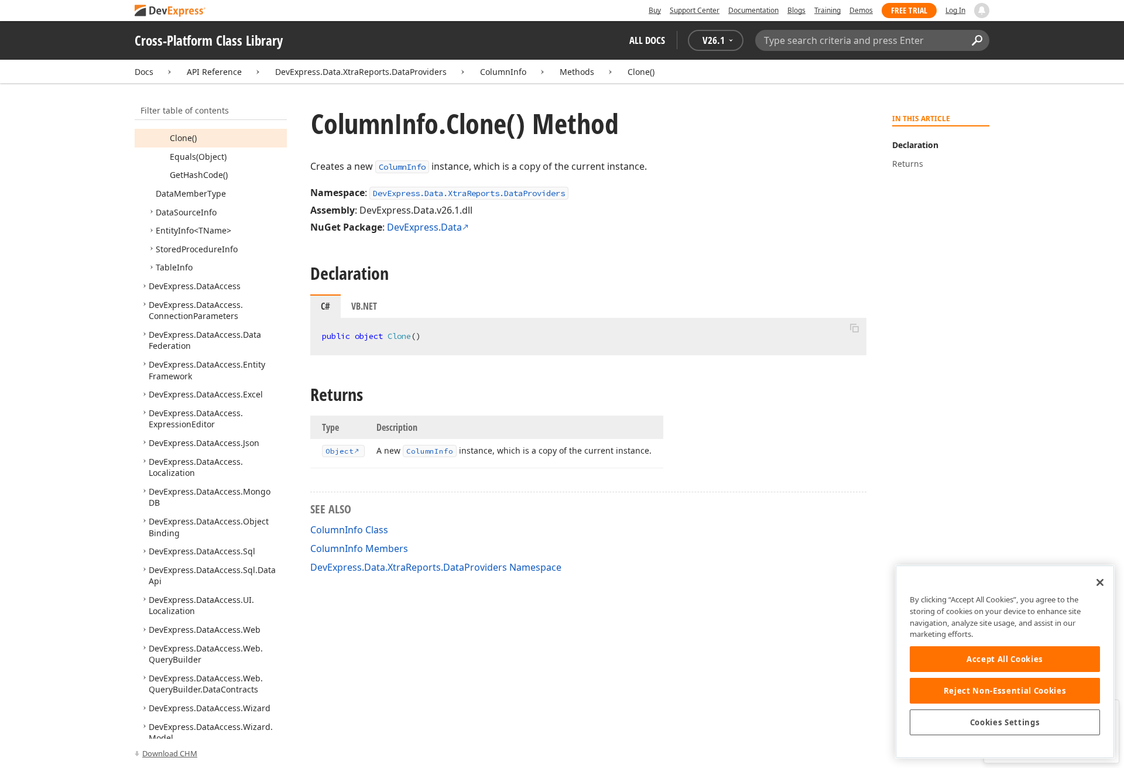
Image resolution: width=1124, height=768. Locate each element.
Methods (577, 71)
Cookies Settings (1005, 722)
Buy (655, 10)
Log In (955, 10)
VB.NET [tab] (364, 306)
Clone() (641, 71)
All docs (647, 40)
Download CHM (169, 753)
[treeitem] (183, 137)
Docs (144, 71)
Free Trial (909, 10)
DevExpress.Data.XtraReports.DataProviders (361, 71)
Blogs (796, 10)
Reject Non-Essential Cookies (1005, 690)
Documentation (753, 10)
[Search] (976, 40)
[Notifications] (981, 10)
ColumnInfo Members (359, 548)
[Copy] (854, 328)
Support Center (694, 10)
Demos (861, 10)
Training (827, 10)
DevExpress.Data (424, 227)
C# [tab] (325, 306)
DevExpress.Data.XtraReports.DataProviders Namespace (435, 567)
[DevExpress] (170, 11)
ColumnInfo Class (349, 529)
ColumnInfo (503, 71)
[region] (1005, 662)
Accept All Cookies (1005, 659)
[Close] (1100, 582)
